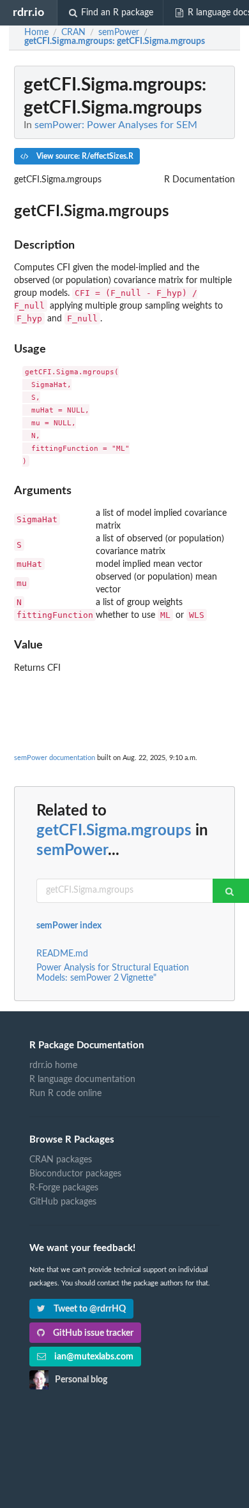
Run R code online (65, 1093)
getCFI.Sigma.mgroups (114, 830)
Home (36, 32)
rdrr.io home (53, 1065)
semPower (72, 850)
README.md (62, 953)
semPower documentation (54, 757)
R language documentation (82, 1079)
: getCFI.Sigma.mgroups (114, 41)
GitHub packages (62, 1201)
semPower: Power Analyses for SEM (115, 125)
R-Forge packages (63, 1187)
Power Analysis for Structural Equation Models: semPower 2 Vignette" (112, 973)
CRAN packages (60, 1159)
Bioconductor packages (75, 1173)
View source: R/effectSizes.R (83, 156)
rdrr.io (28, 12)
